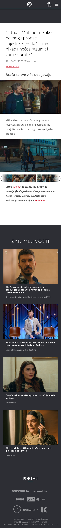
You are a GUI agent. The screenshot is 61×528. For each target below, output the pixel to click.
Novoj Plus (40, 200)
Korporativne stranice (45, 524)
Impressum (18, 519)
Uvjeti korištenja (38, 519)
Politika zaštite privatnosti (30, 522)
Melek (16, 186)
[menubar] (49, 5)
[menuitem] (49, 4)
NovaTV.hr (31, 4)
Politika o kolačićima (15, 524)
